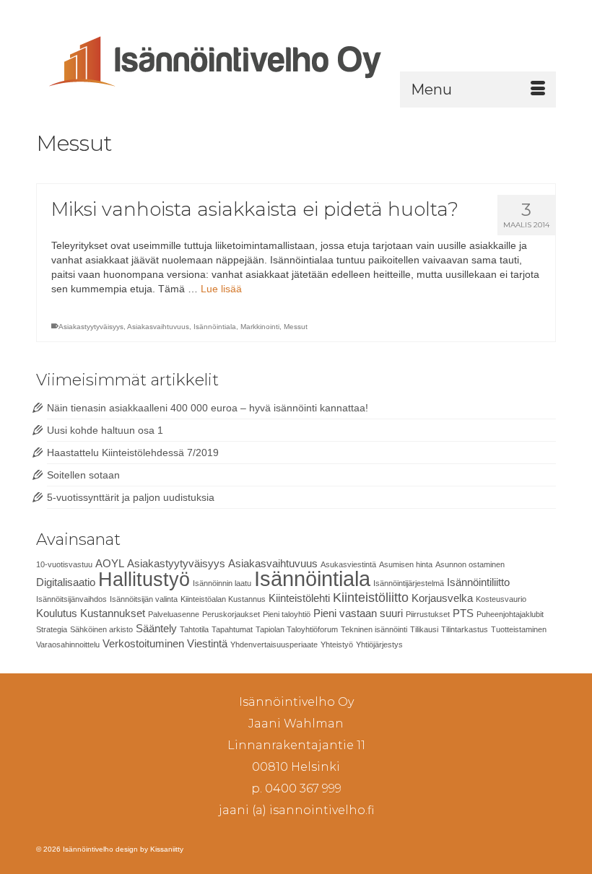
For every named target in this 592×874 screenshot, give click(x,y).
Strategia (51, 629)
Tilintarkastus (464, 629)
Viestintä (207, 643)
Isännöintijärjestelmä (408, 583)
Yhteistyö (337, 644)
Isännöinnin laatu (222, 583)
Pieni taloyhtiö (286, 614)
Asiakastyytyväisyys (90, 327)
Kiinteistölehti (299, 598)
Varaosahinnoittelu (68, 644)
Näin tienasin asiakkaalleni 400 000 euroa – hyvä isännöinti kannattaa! (207, 408)
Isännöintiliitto (478, 582)
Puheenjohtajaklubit (510, 614)
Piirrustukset (428, 614)
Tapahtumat (232, 629)
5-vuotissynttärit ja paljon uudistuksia (130, 497)
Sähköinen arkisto (101, 629)
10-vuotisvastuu (64, 564)
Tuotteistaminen (519, 629)
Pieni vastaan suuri (358, 613)
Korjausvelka (442, 598)
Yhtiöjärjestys (379, 644)
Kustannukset (112, 613)
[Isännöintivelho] (296, 59)
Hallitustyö (144, 579)
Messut (296, 327)
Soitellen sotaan (83, 475)
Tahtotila (194, 629)
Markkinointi (259, 327)
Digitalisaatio (65, 582)
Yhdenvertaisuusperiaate (274, 644)
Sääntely (156, 628)
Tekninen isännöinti (374, 629)
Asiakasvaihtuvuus (158, 327)
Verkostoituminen (143, 643)
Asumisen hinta (405, 564)
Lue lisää (221, 288)
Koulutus (56, 613)
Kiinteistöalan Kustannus (223, 599)
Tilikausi (424, 629)
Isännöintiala (214, 327)
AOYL (109, 563)
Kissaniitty (166, 849)
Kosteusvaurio (501, 599)
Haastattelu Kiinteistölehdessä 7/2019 (133, 452)
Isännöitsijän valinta (144, 599)
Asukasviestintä (348, 564)
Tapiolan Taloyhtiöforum (297, 629)
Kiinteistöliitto (371, 597)
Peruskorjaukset (231, 614)
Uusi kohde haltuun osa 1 (105, 430)
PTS (463, 613)
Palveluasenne (173, 614)
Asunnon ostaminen (470, 564)
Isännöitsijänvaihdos (71, 599)
